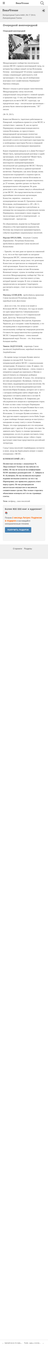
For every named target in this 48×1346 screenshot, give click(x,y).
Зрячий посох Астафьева (14, 1343)
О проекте (17, 549)
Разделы (28, 549)
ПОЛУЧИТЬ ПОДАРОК (18, 530)
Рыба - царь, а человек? (33, 1343)
